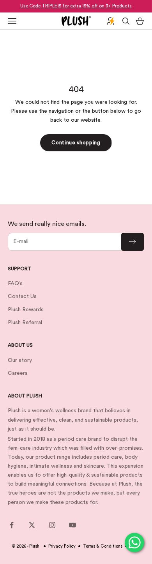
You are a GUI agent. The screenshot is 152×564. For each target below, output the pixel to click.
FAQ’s (15, 283)
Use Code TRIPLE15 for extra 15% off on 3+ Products (76, 6)
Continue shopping (75, 142)
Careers (18, 373)
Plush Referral (25, 322)
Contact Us (22, 296)
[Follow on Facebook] (12, 525)
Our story (20, 360)
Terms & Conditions (102, 546)
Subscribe (132, 242)
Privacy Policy (62, 546)
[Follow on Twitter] (32, 525)
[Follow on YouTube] (72, 525)
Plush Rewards (26, 309)
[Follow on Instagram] (52, 525)
